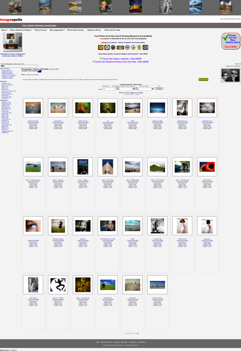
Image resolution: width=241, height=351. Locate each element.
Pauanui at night (157, 121)
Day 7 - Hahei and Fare (33, 180)
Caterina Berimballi (33, 122)
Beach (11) (5, 86)
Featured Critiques (7, 78)
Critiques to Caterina (8, 76)
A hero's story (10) (7, 85)
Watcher (82, 239)
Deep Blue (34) (6, 108)
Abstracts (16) (6, 83)
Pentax (31, 187)
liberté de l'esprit (33, 121)
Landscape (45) (6, 113)
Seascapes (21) (6, 125)
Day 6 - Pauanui (58, 180)
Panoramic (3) (6, 119)
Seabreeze (207, 239)
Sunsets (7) (5, 98)
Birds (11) (5, 88)
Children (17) (6, 105)
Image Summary (7, 70)
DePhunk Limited (58, 239)
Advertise (141, 342)
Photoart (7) (5, 122)
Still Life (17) (5, 128)
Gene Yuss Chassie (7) (9, 91)
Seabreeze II (182, 239)
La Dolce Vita (157, 239)
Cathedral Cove (182, 121)
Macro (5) (5, 114)
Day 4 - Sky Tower (107, 180)
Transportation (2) (7, 131)
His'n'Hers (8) (6, 92)
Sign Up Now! (225, 19)
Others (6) (5, 117)
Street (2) (4, 129)
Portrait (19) (5, 123)
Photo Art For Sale (112, 30)
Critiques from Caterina (9, 75)
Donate (116, 342)
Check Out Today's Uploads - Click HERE (121, 59)
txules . (45, 13)
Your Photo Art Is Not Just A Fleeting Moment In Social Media (123, 36)
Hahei (132, 121)
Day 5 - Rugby (82, 180)
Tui (108, 121)
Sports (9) (5, 126)
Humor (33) (5, 111)
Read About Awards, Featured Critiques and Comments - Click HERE (123, 54)
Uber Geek (33, 298)
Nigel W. (15, 13)
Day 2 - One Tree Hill (157, 180)
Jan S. (75, 13)
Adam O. (165, 13)
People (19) (5, 95)
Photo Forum (40, 30)
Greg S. (105, 13)
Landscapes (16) (7, 94)
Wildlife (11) (5, 132)
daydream (133, 298)
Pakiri (132, 239)
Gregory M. (196, 13)
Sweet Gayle (207, 180)
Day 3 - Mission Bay (132, 180)
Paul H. (135, 13)
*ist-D (35, 187)
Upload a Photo (94, 30)
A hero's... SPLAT (58, 298)
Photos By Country (75, 30)
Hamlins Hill (107, 298)
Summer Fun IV (157, 298)
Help (238, 19)
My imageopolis (56, 30)
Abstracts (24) (6, 102)
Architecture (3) (6, 104)
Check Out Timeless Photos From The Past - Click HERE (122, 62)
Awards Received (7, 72)
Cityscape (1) (6, 107)
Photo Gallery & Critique (20, 30)
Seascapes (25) (6, 97)
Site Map (124, 342)
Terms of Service (106, 342)
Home (3, 30)
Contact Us (133, 342)
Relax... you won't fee (82, 298)
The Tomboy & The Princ (107, 239)
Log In (233, 19)
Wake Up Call (83, 121)
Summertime (58, 121)
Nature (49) (5, 116)
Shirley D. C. (226, 13)
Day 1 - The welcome (182, 180)
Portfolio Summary (7, 73)
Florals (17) (5, 89)
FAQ (97, 342)
